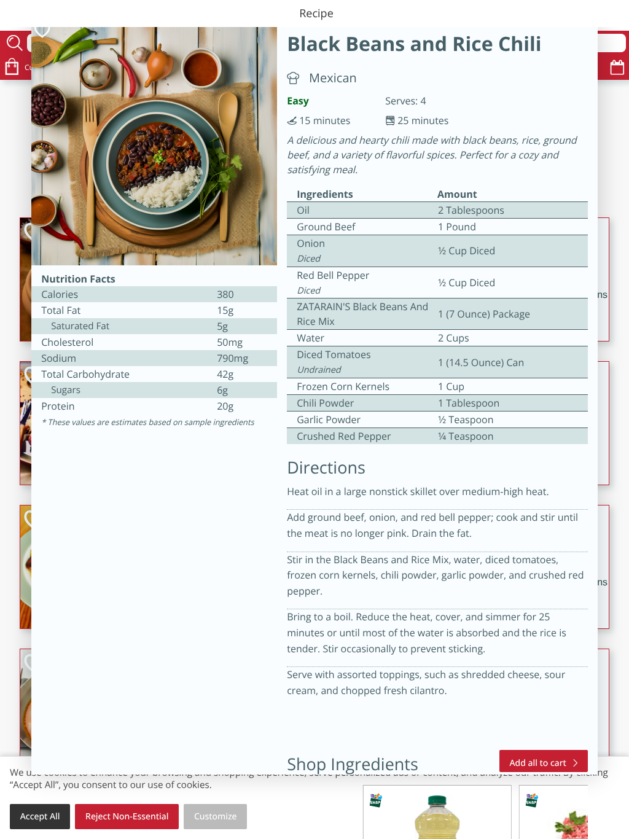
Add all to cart (538, 763)
